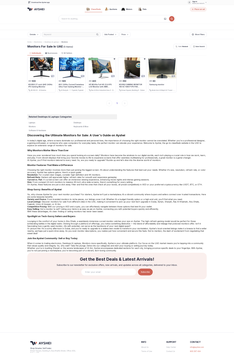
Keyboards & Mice (81, 126)
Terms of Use (146, 351)
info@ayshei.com (197, 347)
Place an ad (200, 9)
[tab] (35, 53)
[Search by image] (165, 18)
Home (29, 42)
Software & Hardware (37, 130)
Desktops (77, 123)
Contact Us (170, 351)
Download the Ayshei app (40, 2)
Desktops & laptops (51, 42)
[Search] (171, 18)
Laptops (32, 123)
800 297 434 (195, 351)
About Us (145, 347)
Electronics (38, 42)
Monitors (32, 126)
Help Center (171, 347)
